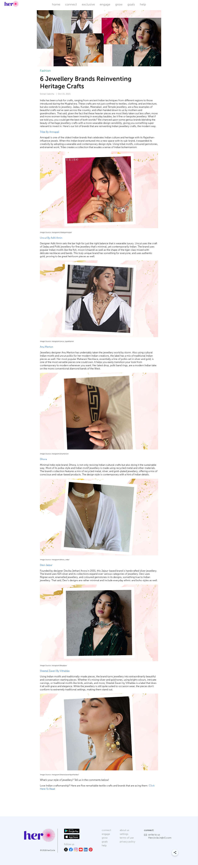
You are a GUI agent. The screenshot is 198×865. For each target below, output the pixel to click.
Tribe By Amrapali (49, 131)
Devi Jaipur (46, 565)
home (56, 4)
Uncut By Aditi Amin (51, 237)
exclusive (88, 4)
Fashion (45, 70)
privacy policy (127, 841)
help (143, 4)
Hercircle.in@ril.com (159, 837)
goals (131, 4)
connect (71, 4)
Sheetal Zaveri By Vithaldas (55, 670)
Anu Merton (46, 346)
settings (124, 834)
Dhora (43, 459)
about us (124, 830)
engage (105, 4)
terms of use (127, 837)
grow (119, 4)
